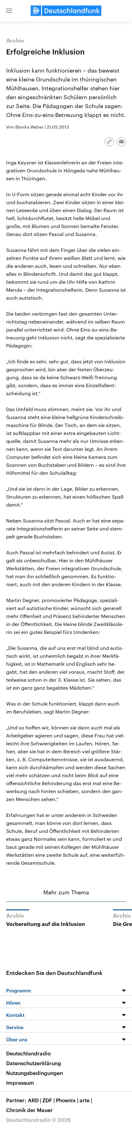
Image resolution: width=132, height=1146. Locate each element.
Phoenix (67, 1100)
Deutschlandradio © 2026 (38, 1120)
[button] (9, 11)
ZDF (48, 1100)
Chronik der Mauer (29, 1110)
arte (86, 1100)
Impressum (20, 1083)
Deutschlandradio (28, 1053)
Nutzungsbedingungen (34, 1073)
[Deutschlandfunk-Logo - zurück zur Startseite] (66, 11)
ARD (34, 1100)
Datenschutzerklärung (33, 1063)
